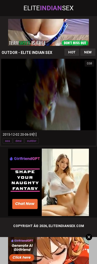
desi (18, 141)
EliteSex (48, 8)
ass (7, 141)
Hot (71, 52)
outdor (31, 141)
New (88, 52)
